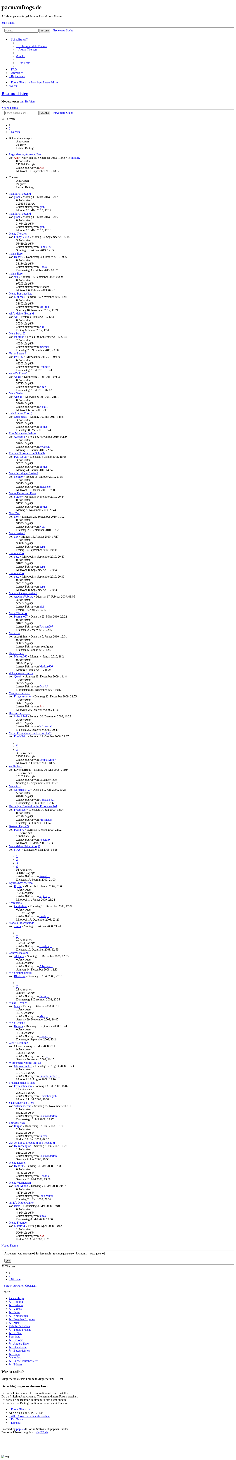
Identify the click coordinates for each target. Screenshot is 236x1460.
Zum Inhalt (7, 22)
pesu (42, 546)
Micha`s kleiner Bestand (23, 593)
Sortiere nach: (43, 1253)
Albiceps (19, 956)
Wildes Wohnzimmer (21, 673)
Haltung (75, 157)
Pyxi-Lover (20, 456)
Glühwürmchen (23, 1066)
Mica (17, 1006)
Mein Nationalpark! (20, 972)
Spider (43, 426)
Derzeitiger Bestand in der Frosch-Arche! (33, 806)
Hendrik (44, 946)
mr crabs (19, 336)
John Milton (21, 1185)
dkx (16, 536)
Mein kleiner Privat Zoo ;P (24, 846)
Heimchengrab (48, 1096)
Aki (16, 316)
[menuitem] (31, 46)
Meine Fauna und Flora (22, 493)
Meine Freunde (18, 1222)
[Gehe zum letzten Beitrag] (46, 167)
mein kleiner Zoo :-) (20, 413)
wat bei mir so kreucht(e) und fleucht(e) (32, 1142)
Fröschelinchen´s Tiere (22, 1082)
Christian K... (22, 789)
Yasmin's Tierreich (19, 693)
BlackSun (19, 976)
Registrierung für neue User (25, 154)
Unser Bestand (17, 353)
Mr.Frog (19, 296)
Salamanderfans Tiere (21, 1102)
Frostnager (20, 809)
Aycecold (19, 436)
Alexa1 (18, 396)
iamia (17, 1205)
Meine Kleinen (17, 1162)
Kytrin (18, 886)
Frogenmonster (23, 696)
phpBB (20, 1429)
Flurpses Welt (17, 1122)
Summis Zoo (16, 553)
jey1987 (18, 356)
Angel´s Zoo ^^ (18, 373)
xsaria (42, 916)
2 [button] (9, 128)
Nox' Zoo (14, 513)
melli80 (18, 476)
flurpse (18, 1126)
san (22, 101)
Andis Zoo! (15, 766)
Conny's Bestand (19, 952)
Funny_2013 (21, 236)
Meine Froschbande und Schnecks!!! (30, 733)
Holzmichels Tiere (19, 713)
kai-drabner (20, 906)
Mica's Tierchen (18, 1002)
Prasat (42, 996)
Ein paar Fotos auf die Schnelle (27, 453)
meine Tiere (15, 253)
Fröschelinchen (48, 1076)
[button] (14, 131)
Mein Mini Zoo (18, 613)
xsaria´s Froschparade (21, 922)
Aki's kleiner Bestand (21, 313)
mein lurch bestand (20, 193)
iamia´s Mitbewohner (21, 1202)
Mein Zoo (14, 786)
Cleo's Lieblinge (18, 1042)
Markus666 (20, 656)
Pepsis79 (19, 829)
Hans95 (18, 256)
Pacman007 (21, 616)
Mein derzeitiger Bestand (23, 473)
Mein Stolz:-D (17, 333)
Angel (17, 376)
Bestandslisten (14, 93)
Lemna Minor (47, 759)
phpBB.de (42, 1432)
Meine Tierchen (18, 233)
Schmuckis (15, 902)
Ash (16, 157)
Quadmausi (20, 416)
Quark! (18, 676)
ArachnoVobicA (23, 596)
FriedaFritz (20, 736)
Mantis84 (19, 1225)
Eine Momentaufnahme (22, 433)
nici (41, 606)
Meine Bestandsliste (20, 293)
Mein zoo (14, 633)
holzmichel (20, 716)
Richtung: (82, 1253)
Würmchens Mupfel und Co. (25, 1062)
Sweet (17, 849)
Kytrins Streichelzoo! (21, 882)
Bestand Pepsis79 (19, 826)
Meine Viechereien (20, 1182)
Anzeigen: (10, 1253)
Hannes (18, 1026)
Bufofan (30, 101)
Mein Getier (16, 393)
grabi (17, 197)
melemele (45, 486)
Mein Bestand (17, 533)
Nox (16, 516)
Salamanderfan (22, 1106)
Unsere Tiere (16, 653)
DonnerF (44, 366)
